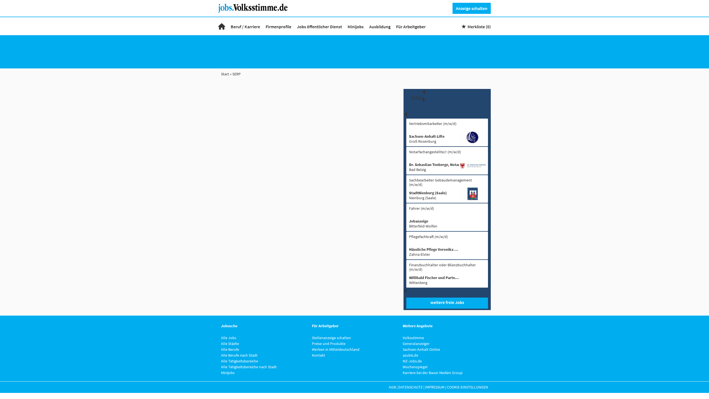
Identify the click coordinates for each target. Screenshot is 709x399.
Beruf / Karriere (245, 26)
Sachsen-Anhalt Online (421, 349)
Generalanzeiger (416, 343)
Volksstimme (413, 337)
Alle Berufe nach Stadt (239, 355)
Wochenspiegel (415, 366)
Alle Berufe (230, 349)
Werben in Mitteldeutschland (335, 349)
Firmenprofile (278, 26)
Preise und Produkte (329, 343)
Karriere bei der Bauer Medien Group (433, 372)
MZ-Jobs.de (412, 361)
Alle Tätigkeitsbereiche (239, 361)
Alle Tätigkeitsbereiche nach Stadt (249, 366)
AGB (392, 387)
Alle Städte (230, 343)
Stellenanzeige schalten (331, 337)
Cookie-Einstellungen (467, 387)
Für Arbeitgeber (411, 26)
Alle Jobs (228, 337)
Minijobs (356, 26)
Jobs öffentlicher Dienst (319, 26)
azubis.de (410, 355)
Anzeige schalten (471, 8)
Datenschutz (410, 387)
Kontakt (318, 355)
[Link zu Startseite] (255, 7)
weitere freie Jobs (447, 302)
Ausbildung (380, 26)
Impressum (435, 387)
